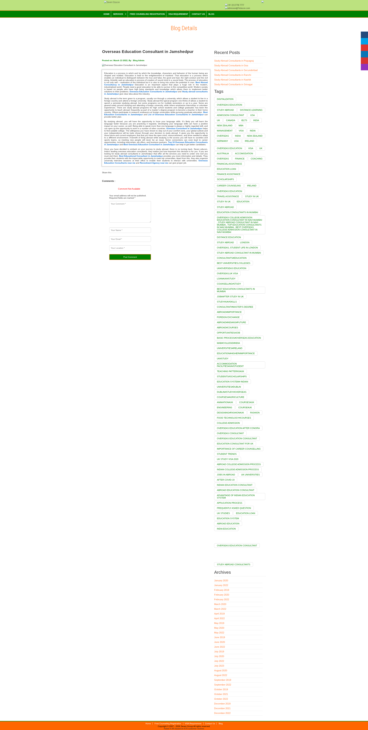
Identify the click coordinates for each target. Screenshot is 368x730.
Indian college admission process (238, 469)
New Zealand (224, 125)
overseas (223, 158)
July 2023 (219, 666)
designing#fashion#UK (230, 412)
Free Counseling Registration (168, 723)
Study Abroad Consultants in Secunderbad (236, 70)
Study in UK (224, 201)
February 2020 (221, 595)
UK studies (223, 513)
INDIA (238, 136)
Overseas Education (229, 105)
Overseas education (229, 191)
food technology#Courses (234, 418)
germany (222, 141)
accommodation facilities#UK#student (230, 364)
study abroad (225, 110)
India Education (226, 529)
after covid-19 (225, 480)
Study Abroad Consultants (233, 564)
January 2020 (221, 580)
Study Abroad (225, 207)
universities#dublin (229, 387)
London (244, 242)
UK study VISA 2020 (227, 459)
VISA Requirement (193, 723)
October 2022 (221, 699)
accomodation (244, 153)
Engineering (224, 407)
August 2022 (220, 675)
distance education (229, 237)
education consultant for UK (235, 443)
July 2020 (219, 656)
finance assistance (228, 174)
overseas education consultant (237, 438)
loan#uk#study (226, 278)
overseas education (229, 148)
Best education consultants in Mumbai (236, 290)
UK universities (250, 474)
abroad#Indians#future (231, 322)
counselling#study (229, 284)
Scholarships (225, 179)
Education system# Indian (232, 381)
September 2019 (222, 680)
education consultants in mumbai (237, 212)
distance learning (251, 110)
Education (243, 201)
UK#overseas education (231, 268)
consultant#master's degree (235, 307)
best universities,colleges (233, 263)
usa (236, 141)
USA (252, 115)
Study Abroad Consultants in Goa (231, 65)
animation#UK (225, 402)
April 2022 (219, 618)
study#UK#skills (227, 301)
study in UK (252, 196)
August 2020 (220, 670)
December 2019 (222, 703)
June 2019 (219, 637)
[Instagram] (364, 67)
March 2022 (220, 609)
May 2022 (219, 632)
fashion (255, 412)
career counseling (229, 185)
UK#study (222, 358)
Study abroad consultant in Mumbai (239, 253)
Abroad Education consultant (235, 490)
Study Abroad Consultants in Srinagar (233, 84)
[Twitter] (364, 41)
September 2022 (222, 685)
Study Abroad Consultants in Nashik (232, 79)
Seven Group (186, 726)
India (253, 130)
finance (240, 158)
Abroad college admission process (239, 464)
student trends (227, 454)
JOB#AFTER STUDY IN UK (230, 296)
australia (223, 153)
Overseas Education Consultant (237, 545)
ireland (249, 141)
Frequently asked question (234, 508)
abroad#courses (227, 327)
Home (148, 723)
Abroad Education (228, 523)
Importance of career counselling (239, 449)
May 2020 (219, 628)
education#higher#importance (236, 353)
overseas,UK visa (227, 273)
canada (230, 120)
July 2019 (219, 651)
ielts (244, 120)
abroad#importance (229, 312)
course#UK (245, 407)
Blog (221, 723)
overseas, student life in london (237, 247)
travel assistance (228, 196)
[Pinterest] (364, 60)
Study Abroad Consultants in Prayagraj (234, 61)
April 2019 (219, 613)
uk (260, 148)
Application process (229, 503)
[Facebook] (364, 35)
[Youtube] (364, 47)
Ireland (251, 185)
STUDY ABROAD (225, 242)
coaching (256, 158)
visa (250, 148)
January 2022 (221, 585)
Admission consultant (230, 115)
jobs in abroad (226, 474)
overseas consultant (230, 433)
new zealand (254, 136)
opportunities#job (228, 332)
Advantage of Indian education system (236, 496)
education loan (226, 169)
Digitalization (225, 99)
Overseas (223, 136)
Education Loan (245, 513)
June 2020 (219, 642)
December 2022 (222, 713)
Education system (228, 518)
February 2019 (221, 590)
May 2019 (219, 623)
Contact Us (210, 723)
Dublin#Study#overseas (231, 392)
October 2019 (221, 689)
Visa (241, 130)
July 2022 (219, 661)
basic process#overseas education (239, 338)
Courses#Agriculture (230, 397)
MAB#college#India (228, 343)
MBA (241, 125)
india (256, 120)
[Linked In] (364, 54)
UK (218, 120)
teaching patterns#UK (230, 371)
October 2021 (221, 694)
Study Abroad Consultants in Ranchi (232, 75)
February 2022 (221, 599)
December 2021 (222, 708)
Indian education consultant (234, 485)
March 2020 (220, 604)
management (225, 130)
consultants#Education (232, 258)
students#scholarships (232, 376)
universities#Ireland (229, 348)
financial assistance (229, 164)
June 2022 (219, 647)
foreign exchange (228, 317)
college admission (228, 423)
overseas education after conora (238, 428)
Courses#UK (246, 402)
